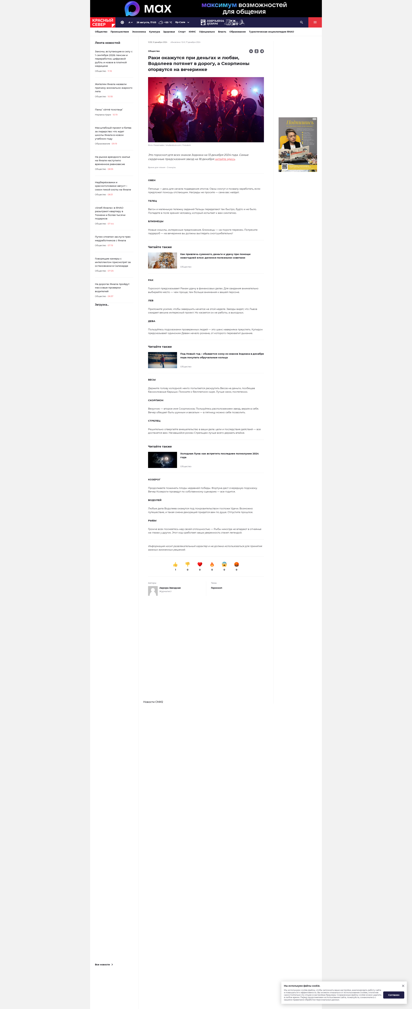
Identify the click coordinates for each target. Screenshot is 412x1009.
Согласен (393, 995)
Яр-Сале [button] (180, 22)
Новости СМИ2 (153, 701)
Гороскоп (216, 587)
